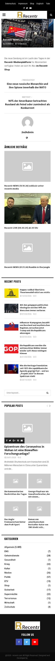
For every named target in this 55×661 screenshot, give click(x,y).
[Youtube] (35, 642)
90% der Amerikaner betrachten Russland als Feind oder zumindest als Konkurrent (27, 104)
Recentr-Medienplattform (17, 62)
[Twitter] (27, 642)
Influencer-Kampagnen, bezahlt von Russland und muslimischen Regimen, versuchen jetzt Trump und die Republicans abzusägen (35, 328)
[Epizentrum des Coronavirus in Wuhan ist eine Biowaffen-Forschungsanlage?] (27, 428)
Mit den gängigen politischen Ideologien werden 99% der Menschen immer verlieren (34, 307)
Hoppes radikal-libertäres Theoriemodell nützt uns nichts (35, 291)
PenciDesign (33, 658)
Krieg (7, 564)
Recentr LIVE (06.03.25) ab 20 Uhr (21, 228)
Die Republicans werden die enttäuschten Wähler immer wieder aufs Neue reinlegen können (33, 349)
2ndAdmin (9, 44)
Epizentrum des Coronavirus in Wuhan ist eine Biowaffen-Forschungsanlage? (24, 450)
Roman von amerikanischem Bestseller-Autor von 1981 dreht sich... (38, 523)
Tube (48, 4)
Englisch (40, 4)
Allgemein (9, 547)
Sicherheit (9, 590)
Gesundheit (9, 560)
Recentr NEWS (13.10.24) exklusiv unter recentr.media (24, 187)
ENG (6, 551)
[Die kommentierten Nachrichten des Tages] (15, 481)
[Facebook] (19, 642)
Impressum (23, 4)
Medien (8, 573)
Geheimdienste (11, 555)
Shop (32, 4)
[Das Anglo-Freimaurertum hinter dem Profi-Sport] (15, 508)
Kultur (7, 568)
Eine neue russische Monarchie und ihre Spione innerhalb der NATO (27, 86)
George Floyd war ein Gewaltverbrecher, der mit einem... (39, 494)
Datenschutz (10, 4)
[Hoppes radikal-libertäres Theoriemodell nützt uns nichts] (11, 293)
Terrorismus (10, 598)
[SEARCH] (47, 393)
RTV (5, 36)
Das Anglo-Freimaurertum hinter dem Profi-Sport (15, 522)
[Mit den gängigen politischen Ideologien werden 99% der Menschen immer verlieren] (11, 308)
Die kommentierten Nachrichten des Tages (15, 493)
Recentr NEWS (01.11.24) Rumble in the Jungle (27, 267)
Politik (7, 577)
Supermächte (10, 594)
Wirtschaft (9, 602)
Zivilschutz (9, 607)
